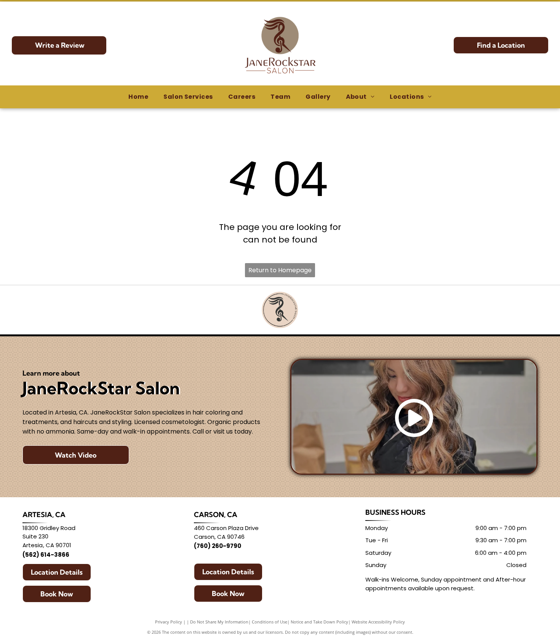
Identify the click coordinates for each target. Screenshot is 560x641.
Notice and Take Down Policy (319, 622)
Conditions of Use (269, 622)
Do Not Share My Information (219, 622)
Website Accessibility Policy (378, 622)
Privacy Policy (168, 622)
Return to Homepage (280, 270)
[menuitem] (138, 96)
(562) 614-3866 (45, 555)
